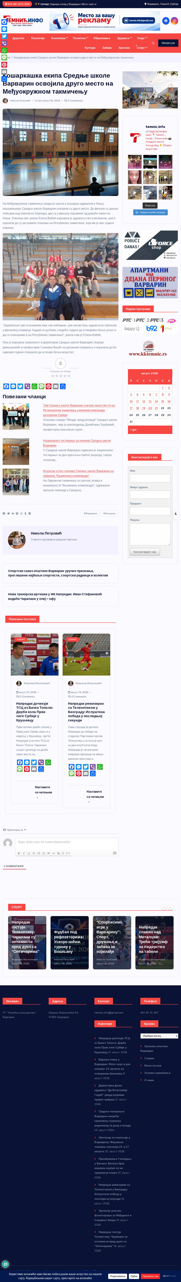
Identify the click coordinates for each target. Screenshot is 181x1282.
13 (150, 405)
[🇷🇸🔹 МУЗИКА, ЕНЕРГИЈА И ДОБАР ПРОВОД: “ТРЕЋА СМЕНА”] (165, 197)
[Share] (4, 78)
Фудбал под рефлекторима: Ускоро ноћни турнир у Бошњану (26, 946)
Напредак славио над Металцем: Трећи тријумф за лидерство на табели (111, 943)
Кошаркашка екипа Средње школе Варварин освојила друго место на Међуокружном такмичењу (74, 61)
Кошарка (110, 517)
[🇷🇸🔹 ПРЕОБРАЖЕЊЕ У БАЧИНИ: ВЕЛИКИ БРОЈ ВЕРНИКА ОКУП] (135, 166)
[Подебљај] (18, 857)
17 (131, 412)
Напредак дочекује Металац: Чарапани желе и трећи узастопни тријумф (153, 941)
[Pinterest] (4, 64)
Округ (141, 42)
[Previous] (164, 911)
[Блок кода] (53, 857)
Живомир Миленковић (37, 687)
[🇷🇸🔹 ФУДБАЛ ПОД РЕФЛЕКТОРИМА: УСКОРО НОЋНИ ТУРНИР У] (165, 166)
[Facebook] (4, 22)
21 (156, 412)
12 (143, 405)
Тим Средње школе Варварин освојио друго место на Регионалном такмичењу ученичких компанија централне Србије (79, 414)
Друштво (18, 42)
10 (131, 405)
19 (143, 412)
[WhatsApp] (4, 50)
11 (137, 405)
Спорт (141, 51)
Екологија (37, 42)
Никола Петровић (20, 104)
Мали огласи (152, 1069)
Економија (58, 42)
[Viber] (4, 43)
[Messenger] (4, 29)
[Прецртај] (33, 857)
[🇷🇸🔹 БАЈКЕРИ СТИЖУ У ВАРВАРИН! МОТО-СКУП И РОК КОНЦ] (150, 166)
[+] (68, 857)
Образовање (102, 42)
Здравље (123, 42)
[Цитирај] (48, 857)
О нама (149, 1084)
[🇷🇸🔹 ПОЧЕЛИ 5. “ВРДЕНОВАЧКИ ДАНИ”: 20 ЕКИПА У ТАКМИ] (150, 181)
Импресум (168, 47)
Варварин (91, 517)
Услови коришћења (157, 1077)
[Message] (4, 57)
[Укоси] (23, 857)
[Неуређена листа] (43, 857)
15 (162, 405)
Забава (107, 51)
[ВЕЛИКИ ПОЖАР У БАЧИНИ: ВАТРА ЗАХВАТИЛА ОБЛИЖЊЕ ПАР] (150, 197)
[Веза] (58, 857)
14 (156, 405)
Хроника (124, 51)
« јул (133, 433)
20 (150, 412)
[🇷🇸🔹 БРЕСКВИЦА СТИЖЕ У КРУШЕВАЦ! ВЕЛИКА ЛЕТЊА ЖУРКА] (135, 181)
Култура (90, 51)
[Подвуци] (28, 857)
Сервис (149, 1062)
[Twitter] (4, 36)
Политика (79, 42)
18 (137, 412)
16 (169, 405)
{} (63, 857)
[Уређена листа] (38, 857)
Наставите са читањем (43, 793)
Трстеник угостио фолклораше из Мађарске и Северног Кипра (112, 1219)
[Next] (170, 911)
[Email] (4, 71)
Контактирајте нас (145, 556)
